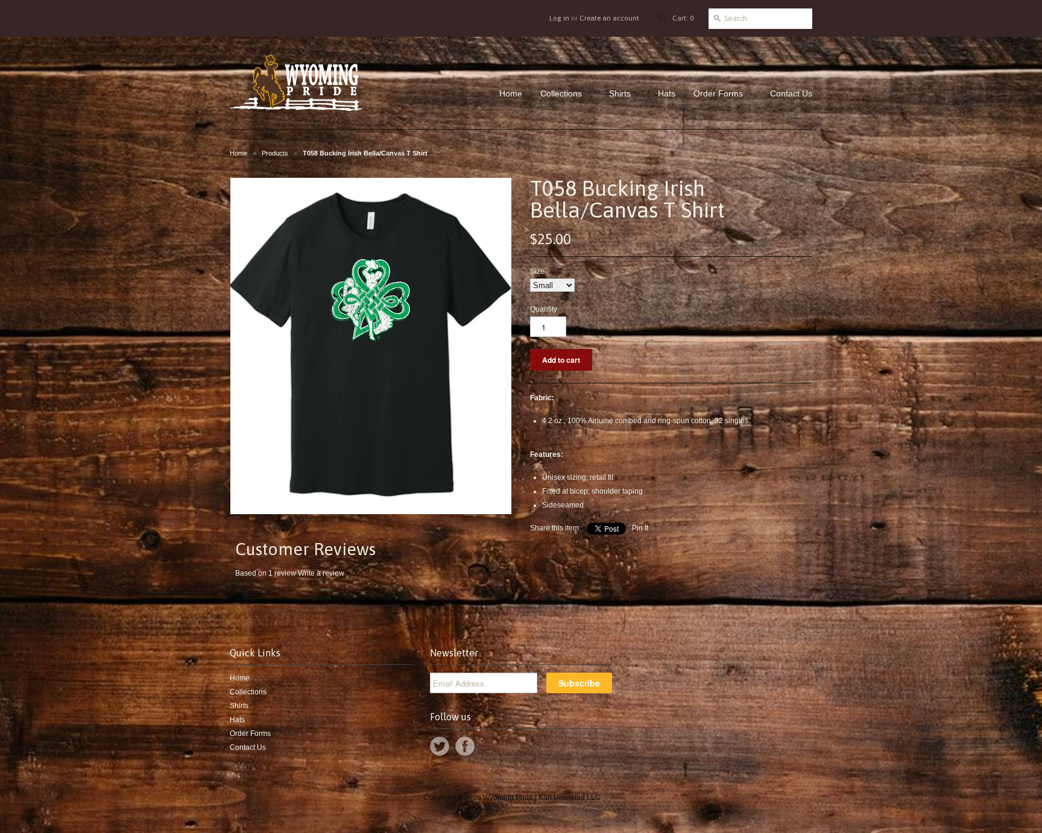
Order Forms (250, 733)
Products (275, 153)
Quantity (543, 309)
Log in (559, 18)
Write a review (321, 573)
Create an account (609, 18)
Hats (237, 719)
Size (537, 271)
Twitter (439, 746)
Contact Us (248, 747)
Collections (248, 692)
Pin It (640, 528)
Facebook (465, 746)
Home (240, 678)
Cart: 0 (682, 18)
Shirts (239, 706)
